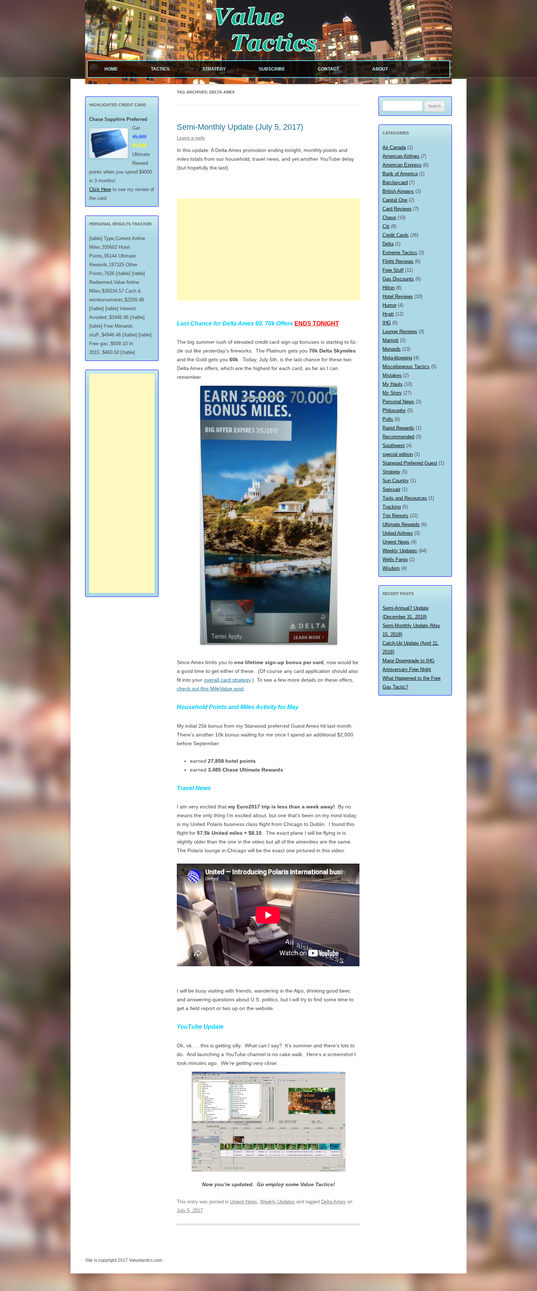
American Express (402, 165)
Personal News (398, 401)
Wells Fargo (395, 559)
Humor (389, 305)
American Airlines (400, 156)
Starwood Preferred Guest (409, 463)
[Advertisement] (268, 249)
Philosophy (394, 410)
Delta (387, 244)
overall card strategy (227, 680)
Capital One (394, 200)
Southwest (393, 445)
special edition (397, 454)
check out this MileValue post (210, 689)
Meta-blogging (397, 358)
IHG (386, 322)
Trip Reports (395, 515)
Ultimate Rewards (401, 524)
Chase (389, 217)
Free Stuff (393, 270)
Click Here (100, 189)
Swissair (391, 489)
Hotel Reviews (397, 296)
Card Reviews (397, 209)
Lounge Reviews (399, 331)
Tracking (391, 507)
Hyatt (388, 314)
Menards (391, 349)
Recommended (398, 436)
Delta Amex (333, 1201)
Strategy (214, 69)
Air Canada (394, 147)
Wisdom (391, 568)
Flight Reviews (398, 261)
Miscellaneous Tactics (406, 366)
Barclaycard (395, 182)
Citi (385, 226)
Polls (387, 419)
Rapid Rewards (398, 428)
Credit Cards (395, 235)
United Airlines (397, 533)
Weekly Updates (277, 1201)
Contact (328, 69)
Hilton (388, 287)
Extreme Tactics (399, 252)
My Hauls (392, 384)
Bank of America (400, 173)
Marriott (390, 340)
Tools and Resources (404, 498)
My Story (392, 393)
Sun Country (395, 480)
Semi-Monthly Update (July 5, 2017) (240, 127)
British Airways (398, 191)
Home (111, 69)
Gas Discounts (398, 279)
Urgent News (243, 1201)
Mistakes (392, 375)
